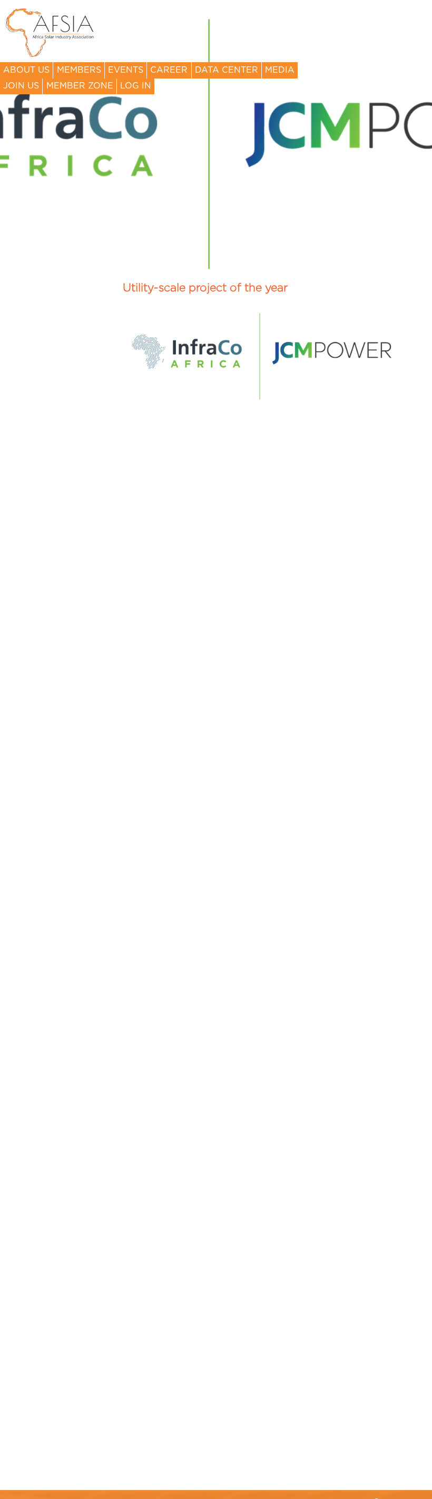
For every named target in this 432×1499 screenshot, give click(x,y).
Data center (226, 70)
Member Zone (79, 86)
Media (279, 70)
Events (125, 70)
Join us (21, 86)
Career (169, 70)
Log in (135, 86)
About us (26, 70)
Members (79, 70)
